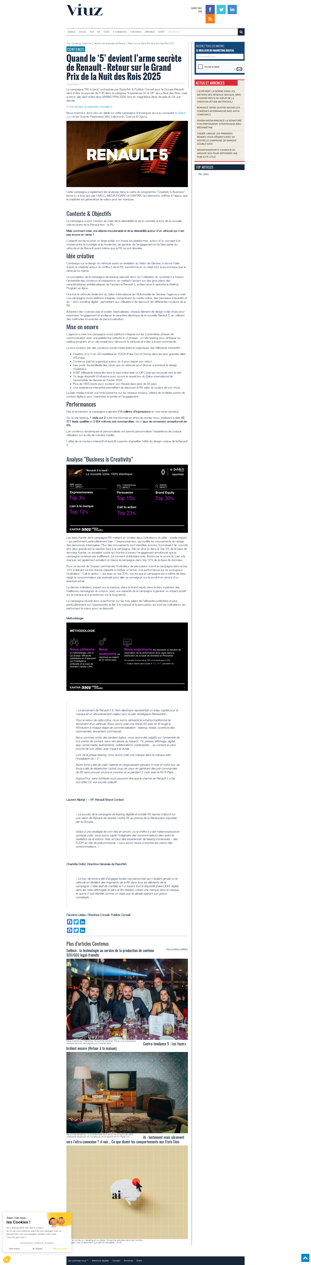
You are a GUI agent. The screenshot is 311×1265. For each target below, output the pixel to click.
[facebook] (211, 9)
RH (98, 31)
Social (82, 31)
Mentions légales (100, 1260)
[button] (7, 1259)
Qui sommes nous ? (78, 1260)
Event (161, 31)
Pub (92, 31)
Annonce (150, 31)
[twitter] (222, 9)
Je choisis (37, 1248)
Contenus (136, 31)
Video (107, 31)
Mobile (71, 31)
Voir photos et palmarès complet (89, 106)
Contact (116, 1260)
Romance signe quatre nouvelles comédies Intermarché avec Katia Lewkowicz (218, 111)
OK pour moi (60, 1248)
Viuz (68, 43)
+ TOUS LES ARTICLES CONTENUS (177, 949)
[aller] (241, 31)
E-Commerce (120, 31)
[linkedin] (232, 9)
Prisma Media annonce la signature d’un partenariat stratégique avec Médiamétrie (219, 124)
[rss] (210, 18)
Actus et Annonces (210, 83)
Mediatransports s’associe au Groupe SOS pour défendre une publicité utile (217, 153)
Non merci (14, 1248)
